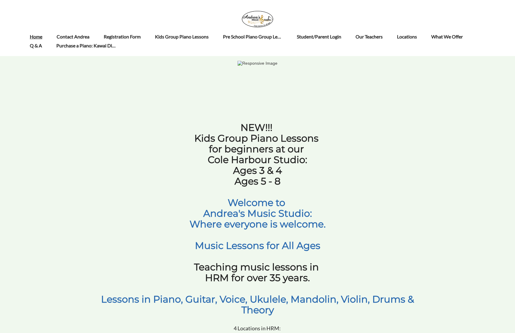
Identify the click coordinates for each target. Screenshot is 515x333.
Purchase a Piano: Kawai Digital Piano (95, 45)
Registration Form (122, 36)
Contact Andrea (73, 36)
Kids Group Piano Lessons (182, 36)
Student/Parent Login (319, 36)
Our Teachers (369, 36)
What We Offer (447, 36)
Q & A (36, 45)
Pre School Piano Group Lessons (256, 36)
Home (36, 36)
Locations (407, 36)
